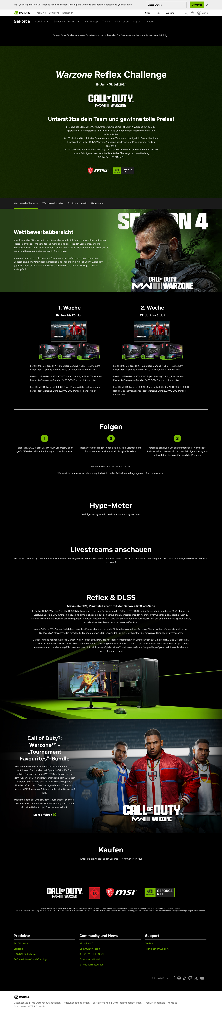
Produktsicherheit (155, 1002)
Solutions (54, 12)
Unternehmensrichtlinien (127, 1002)
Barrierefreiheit (101, 1002)
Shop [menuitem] (147, 12)
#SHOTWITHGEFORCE (91, 954)
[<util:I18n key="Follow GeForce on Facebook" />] (174, 978)
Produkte (40, 12)
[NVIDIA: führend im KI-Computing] (22, 13)
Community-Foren (89, 948)
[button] (192, 13)
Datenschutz (21, 1002)
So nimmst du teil (77, 203)
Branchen (67, 12)
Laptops (18, 948)
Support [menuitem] (170, 12)
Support (137, 21)
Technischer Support (157, 948)
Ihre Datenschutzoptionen (46, 1002)
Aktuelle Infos (87, 943)
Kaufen (151, 21)
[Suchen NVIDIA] (186, 12)
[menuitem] (40, 13)
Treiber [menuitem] (157, 12)
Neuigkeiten (122, 21)
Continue (197, 4)
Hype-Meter (97, 203)
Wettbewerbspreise (52, 203)
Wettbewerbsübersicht (26, 203)
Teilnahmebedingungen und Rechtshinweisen (140, 473)
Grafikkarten (21, 943)
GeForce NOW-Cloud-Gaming (30, 959)
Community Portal (89, 959)
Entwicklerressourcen (91, 964)
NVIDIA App (91, 21)
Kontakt (172, 1002)
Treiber (106, 21)
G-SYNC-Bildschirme (25, 954)
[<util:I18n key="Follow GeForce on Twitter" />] (196, 978)
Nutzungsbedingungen (77, 1002)
